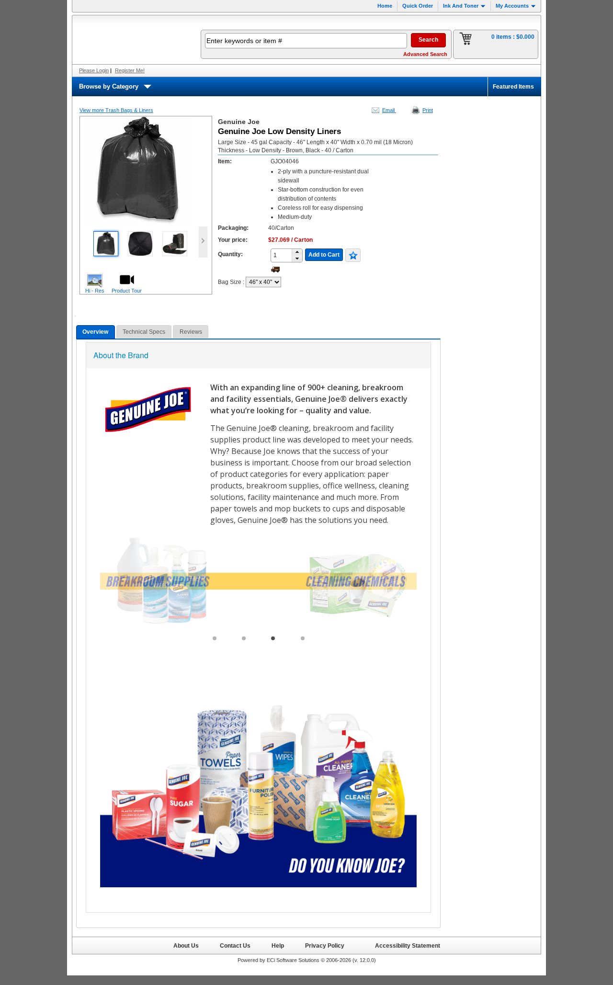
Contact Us (235, 945)
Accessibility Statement (407, 945)
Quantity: (230, 254)
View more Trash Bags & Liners (116, 110)
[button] (297, 252)
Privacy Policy (324, 945)
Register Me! (130, 70)
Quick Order (417, 6)
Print (427, 110)
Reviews (191, 331)
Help (278, 945)
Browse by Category (108, 86)
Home (384, 6)
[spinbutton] (284, 255)
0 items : (512, 37)
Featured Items (513, 86)
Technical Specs (144, 331)
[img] (130, 39)
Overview (95, 331)
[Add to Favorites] (353, 255)
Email (389, 110)
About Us (186, 945)
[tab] (95, 332)
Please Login (94, 70)
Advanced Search (425, 54)
